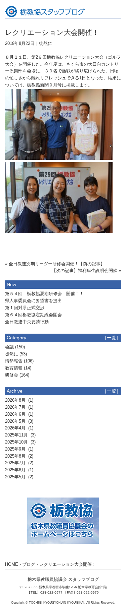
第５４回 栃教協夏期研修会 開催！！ (44, 293)
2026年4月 (16, 427)
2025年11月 (17, 434)
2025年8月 (16, 456)
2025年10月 (17, 442)
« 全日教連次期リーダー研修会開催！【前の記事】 (55, 263)
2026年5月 (16, 421)
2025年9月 (16, 449)
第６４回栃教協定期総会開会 (33, 314)
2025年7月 (16, 462)
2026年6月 (16, 414)
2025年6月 (16, 469)
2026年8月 (16, 400)
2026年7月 (16, 407)
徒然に (45, 43)
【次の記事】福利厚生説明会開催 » (86, 270)
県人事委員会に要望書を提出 (33, 300)
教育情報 (14, 367)
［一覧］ (111, 337)
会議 (9, 346)
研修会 (11, 375)
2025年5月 (16, 476)
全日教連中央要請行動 (27, 321)
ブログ (28, 564)
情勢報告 (14, 360)
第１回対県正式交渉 (24, 307)
